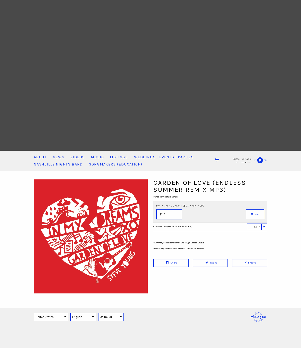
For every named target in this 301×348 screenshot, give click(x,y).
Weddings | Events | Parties (164, 157)
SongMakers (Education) (115, 164)
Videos (77, 157)
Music (97, 157)
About (40, 157)
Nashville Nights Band (58, 164)
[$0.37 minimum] (254, 226)
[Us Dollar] (111, 317)
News (58, 157)
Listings (119, 157)
